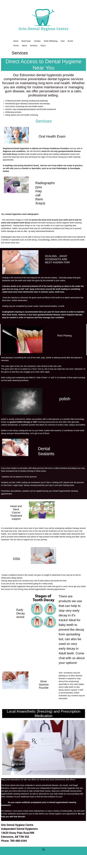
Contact (37, 41)
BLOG (70, 41)
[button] (43, 849)
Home (15, 41)
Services (33, 46)
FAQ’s (43, 46)
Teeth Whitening (50, 41)
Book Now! (26, 41)
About (24, 46)
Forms (16, 46)
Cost (63, 41)
